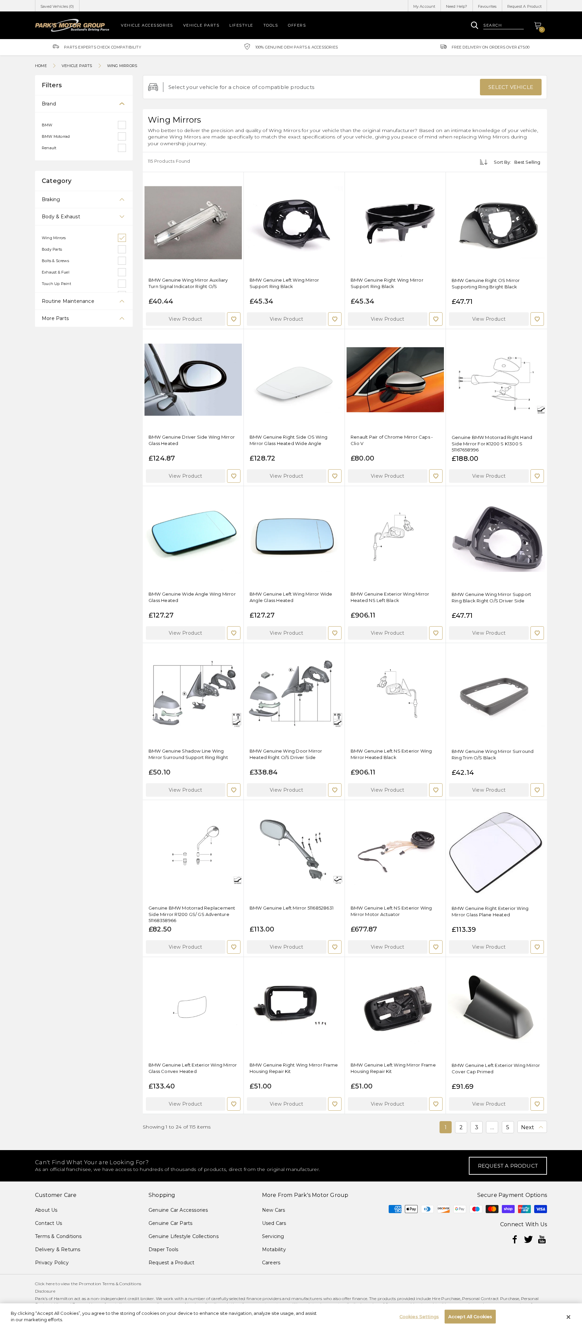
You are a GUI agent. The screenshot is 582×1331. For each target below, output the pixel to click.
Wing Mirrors (54, 237)
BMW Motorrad (56, 136)
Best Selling (527, 162)
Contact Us (48, 1223)
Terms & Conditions (58, 1236)
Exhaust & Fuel (55, 272)
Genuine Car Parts (170, 1223)
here (50, 1283)
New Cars (273, 1210)
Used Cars (274, 1223)
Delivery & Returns (57, 1249)
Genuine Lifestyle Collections (184, 1236)
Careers (271, 1263)
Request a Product (171, 1263)
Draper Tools (163, 1249)
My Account (424, 6)
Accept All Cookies (470, 1316)
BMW (47, 125)
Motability (274, 1249)
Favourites (487, 6)
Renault (49, 148)
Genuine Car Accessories (178, 1210)
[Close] (569, 1317)
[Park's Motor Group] (72, 25)
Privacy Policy (52, 1263)
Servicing (273, 1236)
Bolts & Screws (55, 260)
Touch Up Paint (56, 283)
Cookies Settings (419, 1316)
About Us (46, 1210)
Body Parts (52, 249)
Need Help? (456, 6)
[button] (185, 319)
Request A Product (524, 6)
